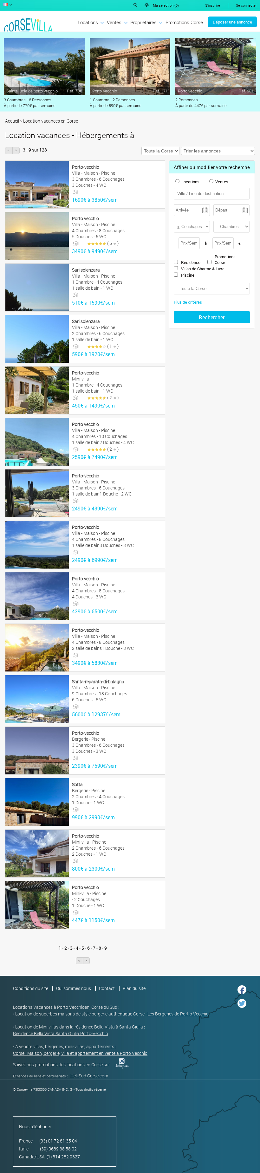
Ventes (114, 22)
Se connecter (246, 5)
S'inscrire (212, 5)
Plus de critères (188, 302)
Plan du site (134, 988)
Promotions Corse (184, 22)
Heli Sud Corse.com (89, 1076)
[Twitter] (241, 1009)
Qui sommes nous (73, 988)
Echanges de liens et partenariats (39, 1076)
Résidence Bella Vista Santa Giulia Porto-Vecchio (60, 1033)
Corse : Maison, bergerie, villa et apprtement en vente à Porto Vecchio (80, 1053)
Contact (107, 988)
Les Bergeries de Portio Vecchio (178, 1014)
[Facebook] (241, 996)
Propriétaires (143, 22)
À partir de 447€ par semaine (201, 105)
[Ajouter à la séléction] (75, 192)
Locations (88, 22)
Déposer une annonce (232, 22)
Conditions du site (30, 988)
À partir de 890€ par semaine (115, 105)
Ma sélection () (166, 5)
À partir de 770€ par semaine (29, 105)
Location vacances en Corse (50, 121)
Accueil (12, 121)
